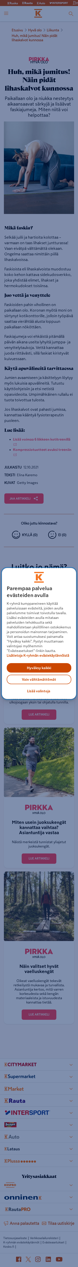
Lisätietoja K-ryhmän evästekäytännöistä (38, 655)
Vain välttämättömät (39, 679)
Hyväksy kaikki (39, 668)
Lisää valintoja (38, 691)
